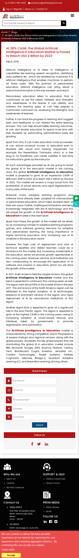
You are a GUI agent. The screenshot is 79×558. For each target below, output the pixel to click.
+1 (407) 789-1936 (16, 3)
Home (4, 32)
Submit (39, 424)
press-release (52, 507)
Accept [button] (11, 555)
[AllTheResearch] (13, 16)
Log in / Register (13, 9)
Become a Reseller (15, 487)
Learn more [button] (8, 549)
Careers (10, 483)
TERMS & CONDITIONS (55, 479)
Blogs (14, 32)
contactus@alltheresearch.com (46, 3)
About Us (11, 479)
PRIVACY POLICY (53, 483)
